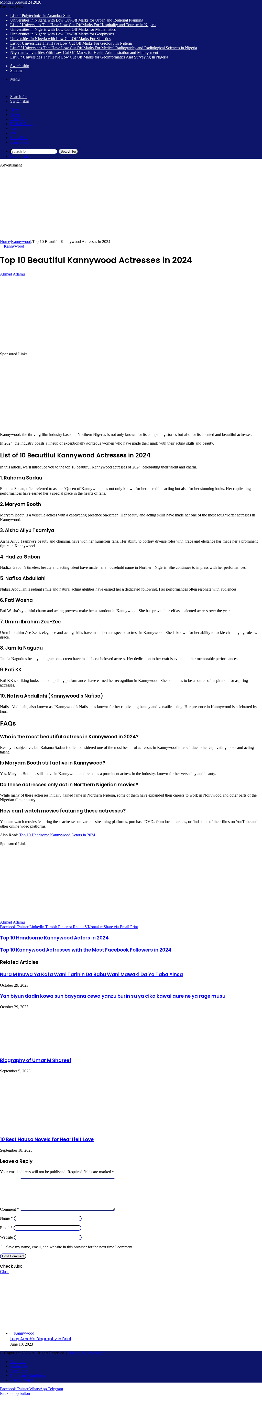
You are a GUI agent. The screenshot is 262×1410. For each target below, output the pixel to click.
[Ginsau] (8, 88)
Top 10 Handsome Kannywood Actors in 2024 (57, 835)
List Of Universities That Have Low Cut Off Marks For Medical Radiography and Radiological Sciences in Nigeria (103, 48)
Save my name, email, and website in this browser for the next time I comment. (69, 1247)
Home (15, 110)
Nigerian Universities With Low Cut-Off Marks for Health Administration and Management (84, 52)
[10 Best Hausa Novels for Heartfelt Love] (28, 1128)
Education (18, 119)
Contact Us (19, 1366)
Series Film (19, 137)
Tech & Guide (21, 124)
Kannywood (20, 142)
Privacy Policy (22, 1380)
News (15, 114)
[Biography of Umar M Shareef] (40, 1049)
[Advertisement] (131, 203)
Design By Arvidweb (86, 1353)
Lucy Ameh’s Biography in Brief (40, 1339)
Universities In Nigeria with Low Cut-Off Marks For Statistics (60, 38)
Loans (15, 128)
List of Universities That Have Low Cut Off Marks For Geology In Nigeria (71, 43)
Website (6, 1237)
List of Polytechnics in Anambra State (40, 15)
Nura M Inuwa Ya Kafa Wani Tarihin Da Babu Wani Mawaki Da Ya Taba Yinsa (91, 974)
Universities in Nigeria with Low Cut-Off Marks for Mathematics (63, 29)
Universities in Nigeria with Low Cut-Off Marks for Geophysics (62, 34)
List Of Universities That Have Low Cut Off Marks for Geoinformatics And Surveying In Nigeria (89, 57)
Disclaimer (19, 1371)
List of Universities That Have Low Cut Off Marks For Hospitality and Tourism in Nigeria (83, 25)
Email (6, 1228)
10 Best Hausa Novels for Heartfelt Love (47, 1139)
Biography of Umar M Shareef (35, 1060)
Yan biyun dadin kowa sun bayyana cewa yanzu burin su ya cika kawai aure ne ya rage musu (112, 996)
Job (13, 133)
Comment (9, 1209)
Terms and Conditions (28, 1375)
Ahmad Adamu (12, 274)
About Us (18, 1361)
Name (6, 1218)
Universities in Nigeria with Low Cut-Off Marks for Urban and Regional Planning (76, 20)
